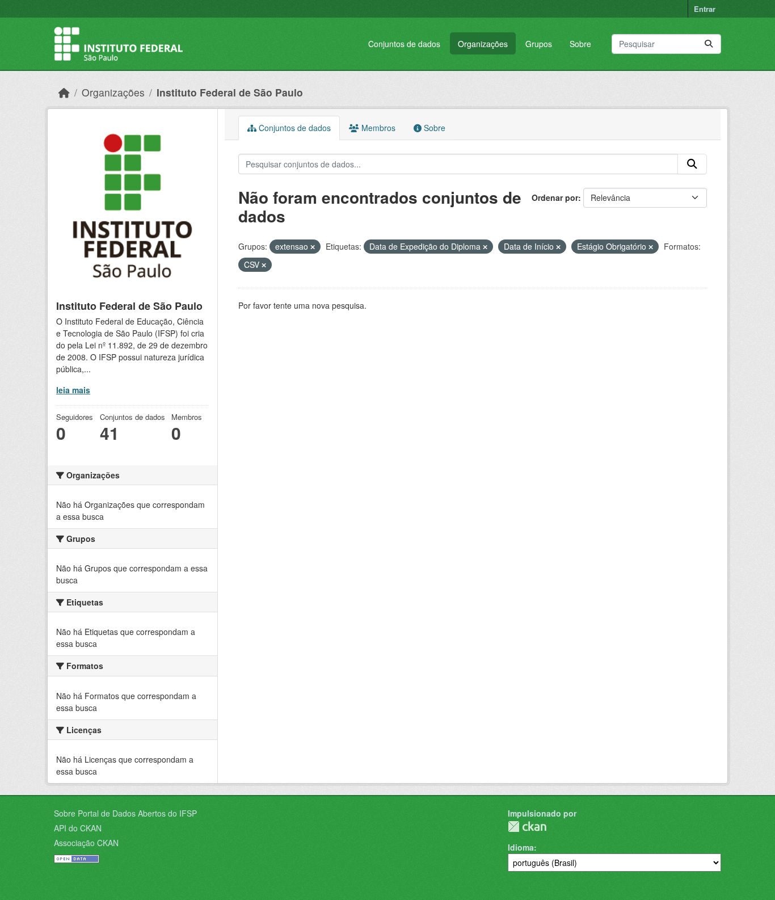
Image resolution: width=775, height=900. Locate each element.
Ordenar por (555, 197)
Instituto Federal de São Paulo (230, 92)
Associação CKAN (86, 842)
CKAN (527, 826)
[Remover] (312, 246)
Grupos (538, 43)
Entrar (704, 8)
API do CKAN (78, 828)
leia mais (73, 390)
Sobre (580, 43)
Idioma (521, 847)
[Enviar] (708, 44)
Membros (377, 127)
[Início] (64, 92)
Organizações (483, 43)
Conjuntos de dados (404, 43)
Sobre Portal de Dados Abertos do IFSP (125, 813)
